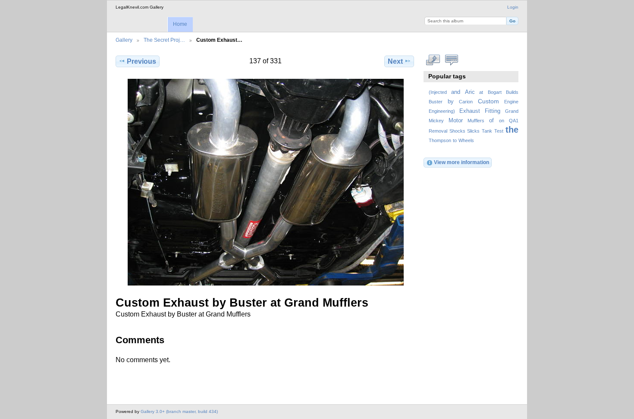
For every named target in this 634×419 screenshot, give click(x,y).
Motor (456, 121)
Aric (470, 92)
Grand (511, 111)
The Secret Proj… (164, 40)
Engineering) (442, 111)
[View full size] (266, 182)
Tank (487, 130)
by (451, 102)
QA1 (513, 120)
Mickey (436, 120)
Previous (141, 61)
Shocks (457, 130)
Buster (436, 101)
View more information (461, 162)
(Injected (438, 92)
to (455, 140)
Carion (466, 101)
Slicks (473, 130)
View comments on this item (452, 60)
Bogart (495, 92)
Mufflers (476, 120)
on (501, 120)
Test (498, 130)
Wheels (466, 140)
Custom (488, 101)
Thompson (440, 140)
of (491, 121)
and (455, 92)
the (511, 129)
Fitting (492, 111)
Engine (511, 101)
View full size (433, 60)
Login (512, 7)
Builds (512, 92)
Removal (438, 130)
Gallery (124, 40)
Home (180, 24)
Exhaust (469, 111)
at (481, 92)
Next (395, 61)
